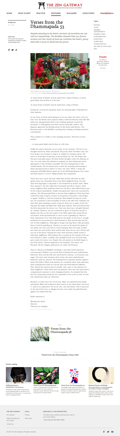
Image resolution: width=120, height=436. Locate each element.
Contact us (10, 424)
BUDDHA (97, 25)
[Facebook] (104, 432)
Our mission (11, 415)
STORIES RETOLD (100, 44)
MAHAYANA (98, 39)
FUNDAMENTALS (100, 36)
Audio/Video (88, 13)
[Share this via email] (16, 50)
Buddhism (56, 13)
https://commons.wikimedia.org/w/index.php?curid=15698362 (58, 93)
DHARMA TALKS (99, 34)
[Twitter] (108, 432)
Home (9, 13)
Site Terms (28, 418)
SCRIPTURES (98, 41)
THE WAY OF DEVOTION (102, 46)
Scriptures (12, 22)
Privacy (27, 415)
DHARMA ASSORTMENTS (99, 30)
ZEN (95, 49)
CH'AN (96, 27)
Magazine (72, 13)
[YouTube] (112, 432)
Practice (40, 13)
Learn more (103, 68)
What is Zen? (24, 13)
